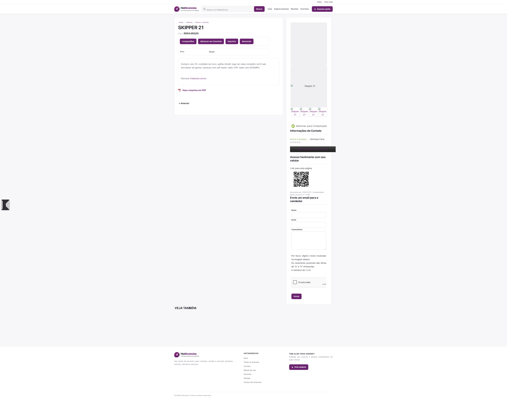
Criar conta (328, 2)
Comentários (296, 229)
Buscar (259, 9)
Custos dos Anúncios (252, 382)
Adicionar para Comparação (311, 125)
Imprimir (232, 41)
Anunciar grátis (322, 9)
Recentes (294, 9)
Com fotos (304, 9)
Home (181, 22)
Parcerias (247, 374)
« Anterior (184, 103)
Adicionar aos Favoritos (211, 41)
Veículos (189, 22)
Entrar (319, 2)
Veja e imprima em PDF (194, 90)
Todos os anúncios (251, 362)
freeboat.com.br (198, 78)
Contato (247, 366)
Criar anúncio (298, 367)
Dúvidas (247, 378)
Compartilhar (188, 41)
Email (293, 220)
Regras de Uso (250, 370)
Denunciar (246, 41)
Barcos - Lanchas (202, 22)
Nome (293, 210)
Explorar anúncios (281, 9)
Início (270, 9)
